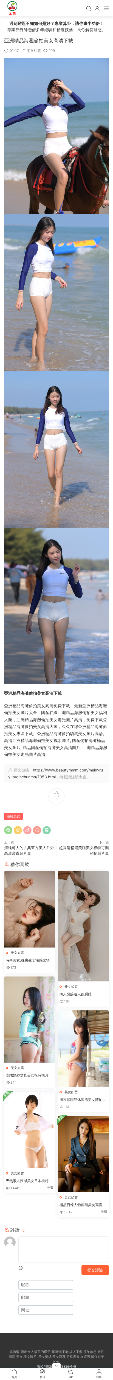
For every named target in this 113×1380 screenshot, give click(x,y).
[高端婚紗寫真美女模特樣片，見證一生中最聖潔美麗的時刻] (29, 1019)
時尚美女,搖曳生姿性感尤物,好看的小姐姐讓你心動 (28, 960)
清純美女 (13, 816)
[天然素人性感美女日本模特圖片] (29, 1130)
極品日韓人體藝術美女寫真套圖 (83, 1205)
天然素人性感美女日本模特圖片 (29, 1181)
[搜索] (88, 8)
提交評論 (95, 1270)
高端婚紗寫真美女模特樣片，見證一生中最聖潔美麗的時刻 (29, 1075)
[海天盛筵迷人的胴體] (83, 926)
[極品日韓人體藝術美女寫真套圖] (83, 1154)
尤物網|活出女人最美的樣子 (12, 8)
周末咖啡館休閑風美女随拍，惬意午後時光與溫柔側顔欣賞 (83, 1099)
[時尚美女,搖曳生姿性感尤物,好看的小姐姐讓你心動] (29, 909)
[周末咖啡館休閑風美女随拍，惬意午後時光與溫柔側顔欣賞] (83, 1048)
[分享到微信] (8, 830)
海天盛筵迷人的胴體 (76, 994)
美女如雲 (34, 50)
